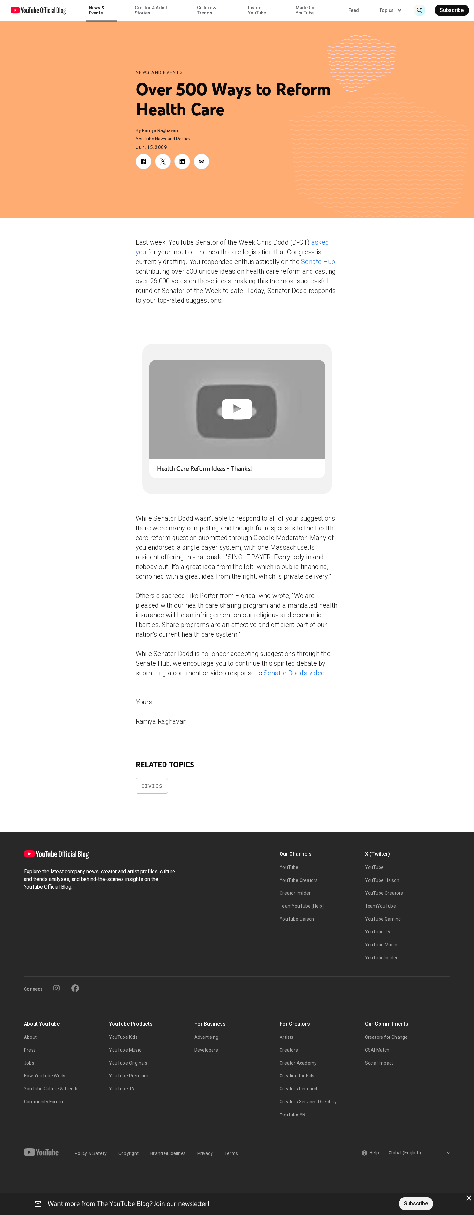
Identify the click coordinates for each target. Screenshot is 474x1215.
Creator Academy (298, 1063)
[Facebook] (75, 988)
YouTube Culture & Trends (51, 1088)
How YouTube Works (45, 1075)
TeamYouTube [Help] (302, 906)
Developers (206, 1050)
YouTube (289, 867)
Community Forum (43, 1101)
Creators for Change (386, 1037)
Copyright (128, 1153)
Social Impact (379, 1063)
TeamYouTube (380, 906)
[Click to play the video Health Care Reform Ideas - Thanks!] (237, 409)
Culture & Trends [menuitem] (206, 10)
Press (30, 1050)
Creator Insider (295, 893)
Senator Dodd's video (294, 673)
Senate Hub (318, 261)
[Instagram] (56, 988)
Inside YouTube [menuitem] (257, 10)
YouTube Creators (299, 880)
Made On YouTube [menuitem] (305, 10)
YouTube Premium (128, 1075)
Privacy (205, 1153)
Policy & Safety (91, 1153)
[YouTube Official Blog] (38, 10)
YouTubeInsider (381, 957)
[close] (469, 1198)
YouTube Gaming (383, 918)
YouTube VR (292, 1114)
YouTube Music (381, 944)
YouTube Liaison (297, 918)
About (30, 1037)
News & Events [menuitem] (96, 10)
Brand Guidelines (168, 1153)
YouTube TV (378, 931)
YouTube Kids (123, 1037)
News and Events (159, 72)
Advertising (206, 1037)
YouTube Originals (128, 1063)
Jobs (29, 1063)
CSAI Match (377, 1050)
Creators (289, 1050)
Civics (152, 786)
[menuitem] (353, 10)
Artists (286, 1037)
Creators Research (299, 1088)
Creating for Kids (297, 1075)
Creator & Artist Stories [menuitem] (151, 10)
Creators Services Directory (308, 1101)
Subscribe (452, 10)
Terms (231, 1153)
